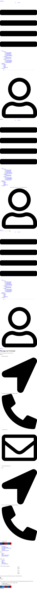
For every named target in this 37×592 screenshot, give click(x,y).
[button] (18, 28)
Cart (4, 65)
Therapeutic (5, 56)
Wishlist (5, 66)
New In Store (2, 588)
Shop (2, 50)
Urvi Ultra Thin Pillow (8, 61)
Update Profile (6, 67)
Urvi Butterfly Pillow (8, 57)
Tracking (5, 182)
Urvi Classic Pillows (8, 53)
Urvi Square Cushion (8, 52)
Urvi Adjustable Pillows (8, 55)
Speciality (5, 176)
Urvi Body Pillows (8, 171)
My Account (3, 181)
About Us (3, 63)
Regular (5, 51)
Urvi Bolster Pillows (8, 58)
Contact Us (3, 68)
